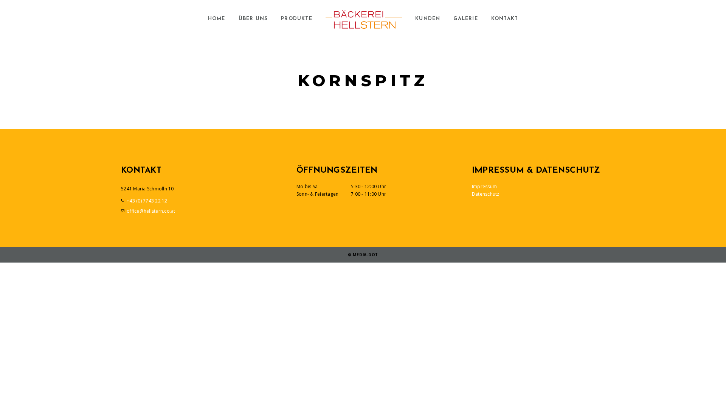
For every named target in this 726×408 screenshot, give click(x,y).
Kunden (427, 18)
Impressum (484, 186)
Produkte (296, 18)
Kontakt (504, 18)
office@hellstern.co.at (151, 211)
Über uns (253, 18)
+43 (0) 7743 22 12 (147, 201)
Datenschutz (486, 194)
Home (216, 18)
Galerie (465, 18)
